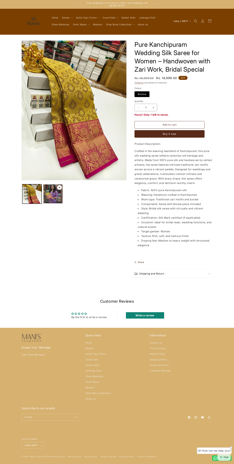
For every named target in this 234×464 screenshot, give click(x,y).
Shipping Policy (158, 359)
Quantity (139, 101)
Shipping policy (126, 456)
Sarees (89, 348)
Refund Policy (157, 354)
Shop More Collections (98, 393)
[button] (67, 17)
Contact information (146, 456)
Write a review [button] (144, 315)
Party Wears (92, 382)
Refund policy (74, 456)
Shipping (139, 82)
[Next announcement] (154, 4)
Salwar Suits (92, 365)
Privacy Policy (158, 348)
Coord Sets (92, 359)
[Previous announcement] (79, 4)
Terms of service (108, 456)
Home (89, 342)
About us (91, 398)
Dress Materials (94, 376)
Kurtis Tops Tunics (96, 354)
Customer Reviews (160, 370)
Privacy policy (90, 456)
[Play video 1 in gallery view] (53, 194)
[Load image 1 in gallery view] (32, 194)
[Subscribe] (75, 417)
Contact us (156, 342)
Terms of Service (159, 365)
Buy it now (169, 133)
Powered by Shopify (55, 457)
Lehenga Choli (94, 370)
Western (90, 387)
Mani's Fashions (38, 457)
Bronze (142, 94)
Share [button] (141, 262)
